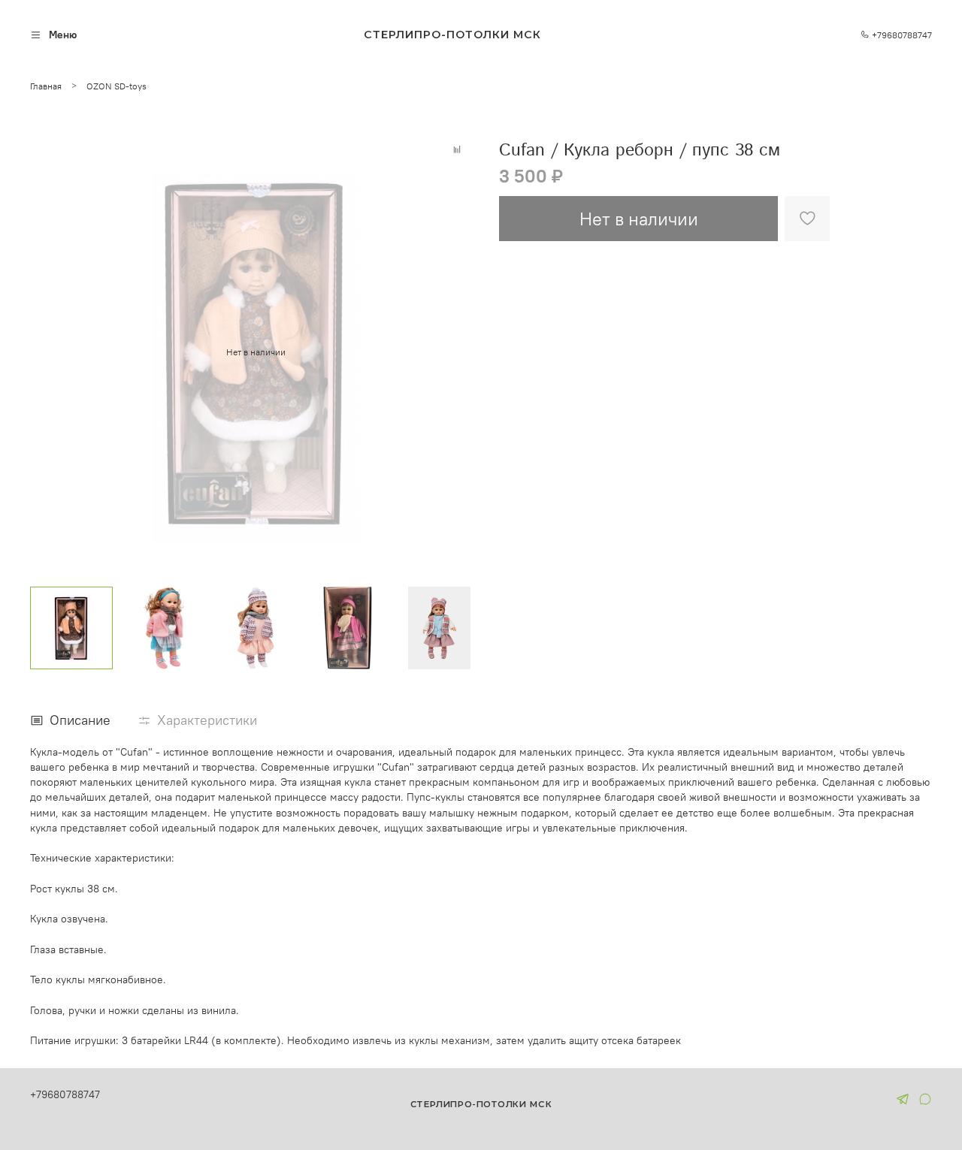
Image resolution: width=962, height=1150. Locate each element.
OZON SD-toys (116, 86)
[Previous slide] (48, 352)
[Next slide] (462, 352)
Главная (46, 86)
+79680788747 (901, 35)
